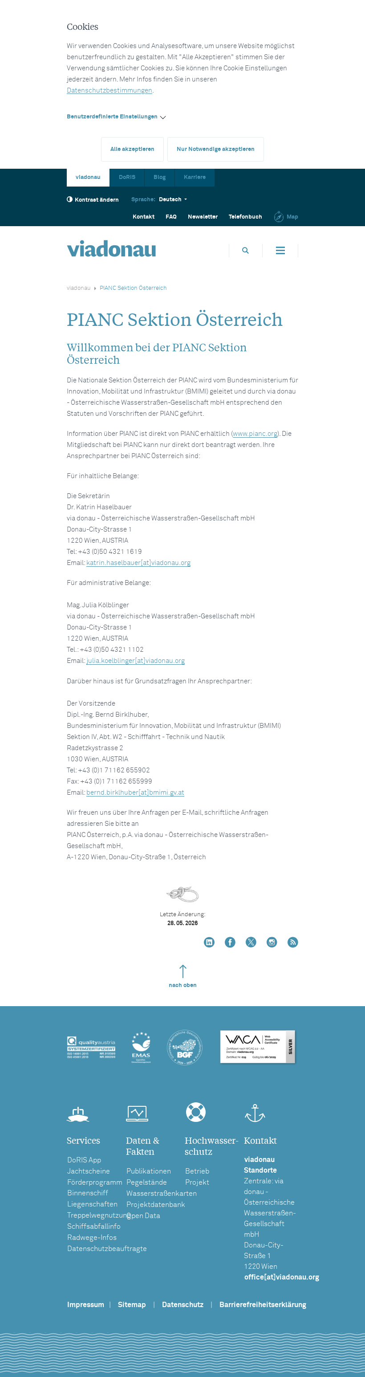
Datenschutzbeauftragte (107, 1248)
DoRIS (127, 177)
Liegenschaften (92, 1204)
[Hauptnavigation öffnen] (280, 250)
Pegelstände (146, 1182)
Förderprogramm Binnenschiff (94, 1188)
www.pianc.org (255, 434)
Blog (160, 177)
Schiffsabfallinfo (94, 1226)
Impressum (85, 1304)
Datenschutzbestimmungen (109, 90)
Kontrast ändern (97, 200)
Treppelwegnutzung (99, 1215)
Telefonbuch (245, 217)
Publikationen (148, 1171)
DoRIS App (84, 1160)
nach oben (183, 985)
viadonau (88, 177)
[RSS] (293, 943)
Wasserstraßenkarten (161, 1193)
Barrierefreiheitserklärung (262, 1304)
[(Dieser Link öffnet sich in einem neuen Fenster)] (209, 943)
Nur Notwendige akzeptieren (216, 149)
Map (292, 217)
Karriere (195, 177)
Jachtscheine (88, 1171)
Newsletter (203, 217)
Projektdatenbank (155, 1204)
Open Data (143, 1215)
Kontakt (143, 217)
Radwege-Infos (92, 1237)
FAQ (171, 217)
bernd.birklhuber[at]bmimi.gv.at (135, 792)
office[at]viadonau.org (281, 1277)
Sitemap (132, 1304)
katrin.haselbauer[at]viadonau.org (138, 563)
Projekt (197, 1182)
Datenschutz (182, 1304)
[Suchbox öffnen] (246, 250)
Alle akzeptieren (132, 149)
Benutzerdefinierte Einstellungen (112, 117)
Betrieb (197, 1171)
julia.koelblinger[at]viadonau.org (135, 661)
